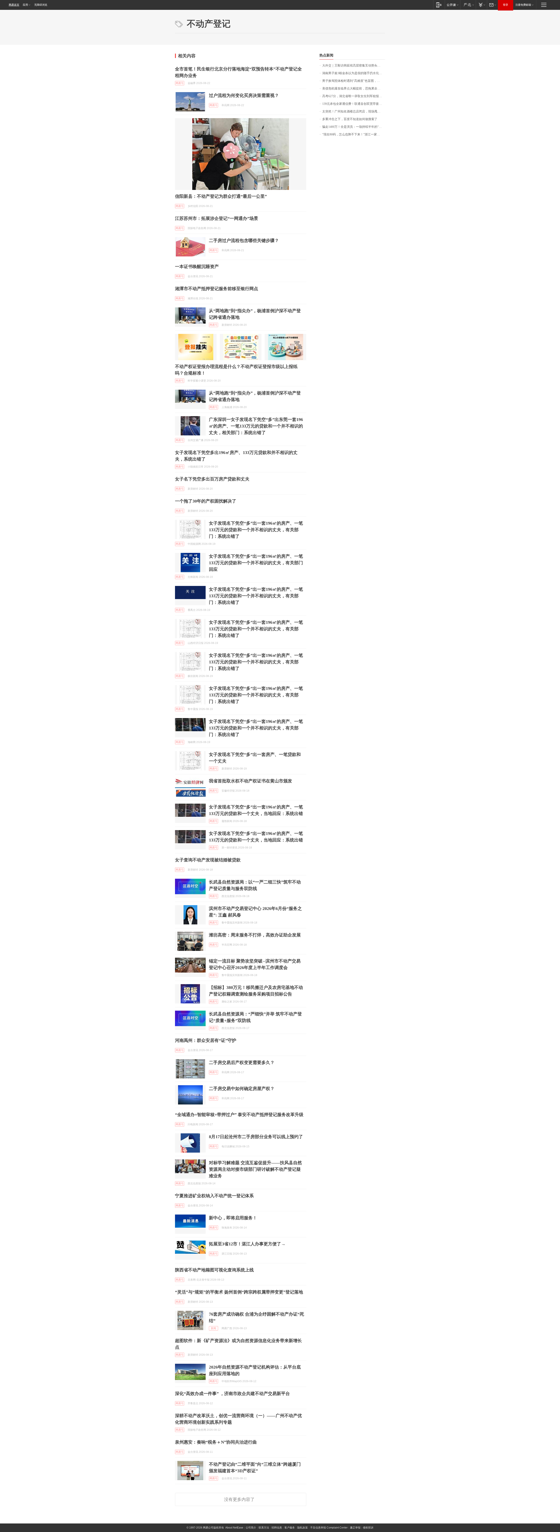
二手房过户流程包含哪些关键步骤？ (244, 240)
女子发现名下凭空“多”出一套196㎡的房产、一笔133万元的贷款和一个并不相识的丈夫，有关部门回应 (256, 563)
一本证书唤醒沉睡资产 (197, 266)
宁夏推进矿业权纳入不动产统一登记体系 (214, 1195)
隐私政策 (302, 1527)
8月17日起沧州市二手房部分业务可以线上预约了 (256, 1136)
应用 (25, 4)
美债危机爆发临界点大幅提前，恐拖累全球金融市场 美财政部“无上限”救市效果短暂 (353, 88)
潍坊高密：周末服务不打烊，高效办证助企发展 (255, 935)
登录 (505, 4)
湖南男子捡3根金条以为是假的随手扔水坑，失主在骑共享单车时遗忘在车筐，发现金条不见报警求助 (353, 73)
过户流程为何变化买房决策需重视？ (244, 95)
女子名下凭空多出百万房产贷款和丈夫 (212, 479)
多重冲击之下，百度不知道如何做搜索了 (349, 119)
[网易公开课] (452, 4)
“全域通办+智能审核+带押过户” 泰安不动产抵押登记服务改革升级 (239, 1114)
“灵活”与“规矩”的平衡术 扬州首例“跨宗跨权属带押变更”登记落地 (239, 1292)
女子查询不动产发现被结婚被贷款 (208, 859)
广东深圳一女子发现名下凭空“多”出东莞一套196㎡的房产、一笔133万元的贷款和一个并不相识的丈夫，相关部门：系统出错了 (256, 426)
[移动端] (439, 4)
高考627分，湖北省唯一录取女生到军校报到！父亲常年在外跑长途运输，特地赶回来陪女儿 (353, 96)
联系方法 (264, 1527)
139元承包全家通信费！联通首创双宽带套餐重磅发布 (353, 103)
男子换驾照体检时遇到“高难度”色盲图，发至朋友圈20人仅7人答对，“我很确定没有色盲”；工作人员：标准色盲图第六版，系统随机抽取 (353, 80)
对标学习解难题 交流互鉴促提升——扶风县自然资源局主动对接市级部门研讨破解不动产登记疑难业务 (255, 1169)
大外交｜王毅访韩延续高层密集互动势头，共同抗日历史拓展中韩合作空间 (353, 65)
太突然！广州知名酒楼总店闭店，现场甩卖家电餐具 (353, 111)
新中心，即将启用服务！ (233, 1217)
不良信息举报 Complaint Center (329, 1527)
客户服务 (289, 1527)
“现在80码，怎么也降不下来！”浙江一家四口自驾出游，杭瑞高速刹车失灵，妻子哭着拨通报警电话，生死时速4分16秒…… (353, 134)
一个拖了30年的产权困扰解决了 (205, 501)
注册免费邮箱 (523, 4)
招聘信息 (276, 1527)
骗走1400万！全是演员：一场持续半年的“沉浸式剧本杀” (353, 126)
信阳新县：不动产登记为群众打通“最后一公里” (221, 196)
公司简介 (251, 1527)
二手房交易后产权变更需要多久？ (242, 1062)
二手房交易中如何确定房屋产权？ (242, 1088)
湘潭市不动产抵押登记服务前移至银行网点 (216, 288)
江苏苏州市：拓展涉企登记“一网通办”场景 (216, 218)
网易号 (180, 83)
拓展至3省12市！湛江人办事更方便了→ (247, 1243)
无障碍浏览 (40, 4)
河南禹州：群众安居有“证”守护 (205, 1040)
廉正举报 (355, 1527)
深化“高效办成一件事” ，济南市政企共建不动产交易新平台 (232, 1393)
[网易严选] (468, 4)
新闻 (213, 1328)
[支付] (481, 4)
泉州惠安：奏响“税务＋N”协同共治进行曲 (216, 1442)
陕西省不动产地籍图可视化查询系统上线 (214, 1269)
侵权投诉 (368, 1527)
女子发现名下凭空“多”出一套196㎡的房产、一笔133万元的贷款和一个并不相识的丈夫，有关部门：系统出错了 (256, 530)
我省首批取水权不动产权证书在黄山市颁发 (250, 780)
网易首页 (14, 4)
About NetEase (234, 1527)
